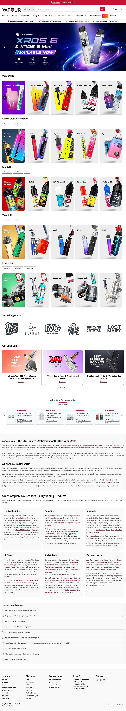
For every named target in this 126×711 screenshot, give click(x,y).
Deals (105, 16)
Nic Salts (15, 16)
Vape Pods (5, 696)
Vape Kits (5, 16)
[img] (63, 403)
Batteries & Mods (80, 16)
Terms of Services (54, 687)
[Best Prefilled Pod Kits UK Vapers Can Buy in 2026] (104, 361)
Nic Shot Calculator (31, 693)
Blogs (27, 679)
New (26, 124)
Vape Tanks (5, 698)
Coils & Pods (60, 16)
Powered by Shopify (7, 705)
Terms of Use (53, 682)
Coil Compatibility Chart (32, 696)
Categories (7, 124)
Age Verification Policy (55, 679)
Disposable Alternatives (9, 687)
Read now (21, 382)
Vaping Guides (30, 682)
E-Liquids (36, 16)
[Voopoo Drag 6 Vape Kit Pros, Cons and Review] (62, 361)
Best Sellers (17, 124)
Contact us (29, 690)
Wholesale (113, 16)
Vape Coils (5, 693)
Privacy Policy (30, 687)
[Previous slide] (5, 47)
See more (62, 387)
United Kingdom (114, 705)
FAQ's (27, 685)
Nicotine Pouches (95, 16)
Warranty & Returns (54, 685)
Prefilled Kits (25, 16)
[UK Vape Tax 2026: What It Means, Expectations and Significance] (21, 361)
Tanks (70, 16)
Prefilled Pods (47, 16)
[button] (4, 415)
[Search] (102, 9)
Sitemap (28, 698)
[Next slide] (121, 47)
